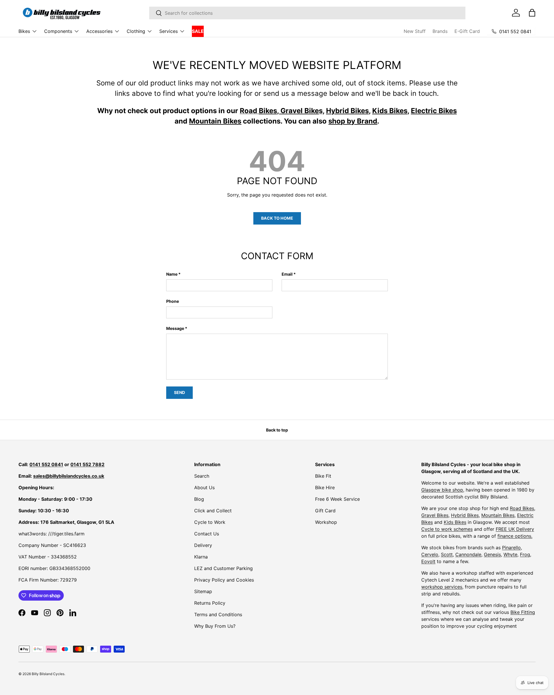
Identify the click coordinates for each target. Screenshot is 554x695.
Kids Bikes (455, 522)
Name (171, 274)
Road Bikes (522, 508)
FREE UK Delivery (515, 529)
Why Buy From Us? (214, 626)
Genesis (492, 554)
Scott (447, 554)
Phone (172, 301)
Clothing (136, 31)
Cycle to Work (209, 522)
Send (179, 392)
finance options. (514, 536)
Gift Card (325, 510)
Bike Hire (325, 487)
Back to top (277, 429)
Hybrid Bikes (465, 515)
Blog (199, 499)
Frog (525, 554)
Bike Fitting (522, 612)
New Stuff (415, 31)
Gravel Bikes (434, 515)
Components (58, 31)
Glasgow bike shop (442, 490)
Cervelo (429, 554)
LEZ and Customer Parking (223, 568)
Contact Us (206, 534)
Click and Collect (213, 510)
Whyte (510, 554)
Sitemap (203, 591)
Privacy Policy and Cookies (224, 580)
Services (168, 31)
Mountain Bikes (497, 515)
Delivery (203, 545)
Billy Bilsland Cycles (48, 674)
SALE (198, 31)
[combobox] (307, 13)
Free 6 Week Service (337, 499)
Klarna (201, 557)
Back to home (277, 218)
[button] (532, 12)
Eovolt (428, 561)
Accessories (99, 31)
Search (201, 476)
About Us (204, 487)
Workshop (326, 522)
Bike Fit (323, 476)
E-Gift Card (467, 31)
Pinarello (511, 547)
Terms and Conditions (218, 614)
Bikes (24, 31)
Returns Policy (209, 603)
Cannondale (468, 554)
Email (287, 274)
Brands (440, 31)
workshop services (441, 587)
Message (175, 328)
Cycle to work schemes (447, 529)
